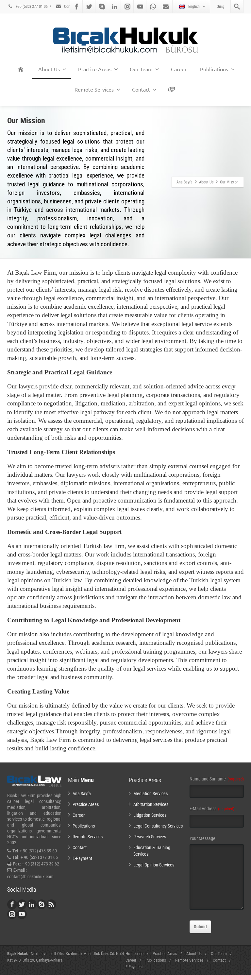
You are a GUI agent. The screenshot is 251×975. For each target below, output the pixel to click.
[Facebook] (76, 6)
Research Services (149, 836)
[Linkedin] (114, 6)
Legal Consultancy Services (158, 826)
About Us (49, 69)
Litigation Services (149, 815)
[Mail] (165, 6)
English (194, 6)
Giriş (220, 6)
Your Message (202, 838)
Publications (214, 69)
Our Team (141, 69)
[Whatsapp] (152, 6)
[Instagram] (127, 6)
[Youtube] (140, 6)
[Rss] (51, 904)
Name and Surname (217, 778)
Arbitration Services (150, 804)
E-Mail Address (212, 808)
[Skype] (102, 6)
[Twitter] (89, 6)
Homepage (134, 953)
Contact (70, 6)
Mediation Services (150, 793)
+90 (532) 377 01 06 (31, 6)
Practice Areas (94, 69)
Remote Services (94, 89)
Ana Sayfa (82, 793)
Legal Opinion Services (153, 864)
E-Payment (82, 858)
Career (179, 69)
